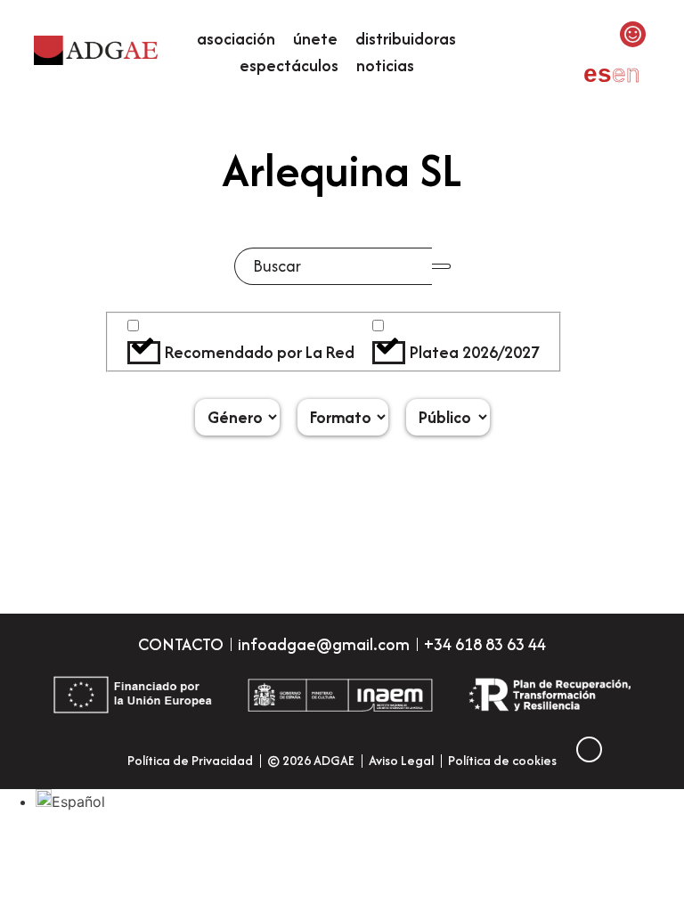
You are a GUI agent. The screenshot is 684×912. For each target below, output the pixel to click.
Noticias (385, 65)
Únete (315, 39)
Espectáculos (289, 65)
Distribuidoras (405, 39)
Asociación (236, 39)
